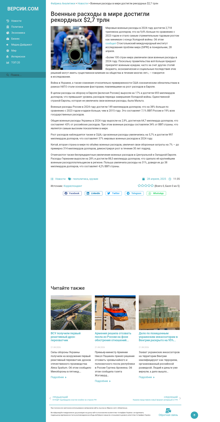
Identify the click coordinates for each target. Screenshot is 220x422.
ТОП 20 (15, 62)
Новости (16, 20)
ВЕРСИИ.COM (22, 9)
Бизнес (15, 38)
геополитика (80, 178)
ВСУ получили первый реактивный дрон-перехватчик (66, 337)
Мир (13, 50)
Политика (17, 26)
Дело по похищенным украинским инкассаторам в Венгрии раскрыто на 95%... (158, 337)
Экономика (18, 32)
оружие (93, 178)
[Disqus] (115, 242)
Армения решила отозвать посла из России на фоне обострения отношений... (113, 337)
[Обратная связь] (168, 410)
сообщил (110, 43)
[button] (72, 193)
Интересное (18, 56)
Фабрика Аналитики (63, 3)
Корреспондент (73, 186)
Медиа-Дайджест (21, 44)
